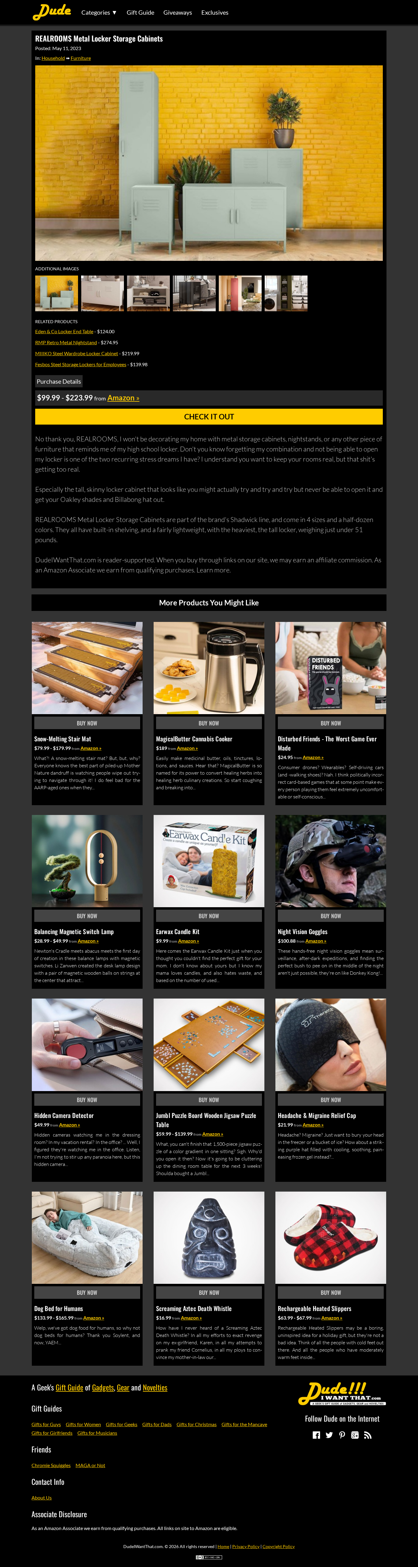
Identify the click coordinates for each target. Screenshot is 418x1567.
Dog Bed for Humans (58, 1308)
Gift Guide (140, 12)
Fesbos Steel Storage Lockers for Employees (80, 364)
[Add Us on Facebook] (316, 1435)
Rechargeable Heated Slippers (315, 1308)
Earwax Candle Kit (178, 931)
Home (223, 1546)
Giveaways (177, 12)
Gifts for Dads (157, 1424)
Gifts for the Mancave (244, 1424)
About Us (42, 1497)
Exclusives (215, 12)
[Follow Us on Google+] (355, 1435)
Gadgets (103, 1387)
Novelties (155, 1387)
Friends (41, 1449)
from (76, 748)
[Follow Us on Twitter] (329, 1435)
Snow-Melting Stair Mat (62, 738)
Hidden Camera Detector (64, 1115)
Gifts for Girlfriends (52, 1433)
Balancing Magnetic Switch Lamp (74, 931)
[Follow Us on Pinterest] (342, 1435)
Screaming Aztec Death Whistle (194, 1308)
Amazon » (91, 748)
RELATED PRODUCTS (56, 322)
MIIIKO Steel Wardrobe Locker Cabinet (76, 353)
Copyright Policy (279, 1546)
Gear (123, 1387)
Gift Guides (47, 1408)
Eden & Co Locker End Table (64, 331)
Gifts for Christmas (197, 1424)
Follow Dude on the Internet (342, 1418)
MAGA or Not (90, 1465)
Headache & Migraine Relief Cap (317, 1115)
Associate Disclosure (59, 1513)
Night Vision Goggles (302, 931)
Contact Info (48, 1481)
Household (53, 58)
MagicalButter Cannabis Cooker (194, 738)
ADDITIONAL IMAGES (57, 269)
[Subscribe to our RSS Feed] (368, 1435)
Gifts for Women (83, 1424)
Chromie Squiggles (51, 1465)
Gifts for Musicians (97, 1433)
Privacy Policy (245, 1546)
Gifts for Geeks (121, 1424)
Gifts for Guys (46, 1424)
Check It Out (209, 416)
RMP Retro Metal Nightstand (66, 342)
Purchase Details (59, 381)
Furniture (81, 58)
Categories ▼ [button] (99, 12)
